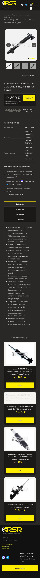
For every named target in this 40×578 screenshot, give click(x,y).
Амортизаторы (25, 15)
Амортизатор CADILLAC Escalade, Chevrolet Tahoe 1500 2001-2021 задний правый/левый (20, 457)
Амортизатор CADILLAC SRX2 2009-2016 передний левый (20, 505)
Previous (8, 45)
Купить (20, 385)
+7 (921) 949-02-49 (27, 556)
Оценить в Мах (29, 181)
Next (34, 45)
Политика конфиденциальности (8, 539)
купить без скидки (28, 110)
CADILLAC (8, 17)
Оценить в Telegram (16, 184)
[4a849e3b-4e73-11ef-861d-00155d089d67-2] (16, 66)
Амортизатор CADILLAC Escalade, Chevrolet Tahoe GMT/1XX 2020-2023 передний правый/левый (20, 371)
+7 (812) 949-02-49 (27, 553)
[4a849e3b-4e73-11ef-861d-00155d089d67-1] (21, 45)
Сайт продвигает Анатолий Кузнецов (7, 546)
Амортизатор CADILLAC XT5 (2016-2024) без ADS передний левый (20, 407)
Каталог (14, 15)
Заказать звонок (20, 568)
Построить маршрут (16, 194)
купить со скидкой (29, 98)
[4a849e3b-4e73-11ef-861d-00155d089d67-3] (24, 66)
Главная (7, 15)
